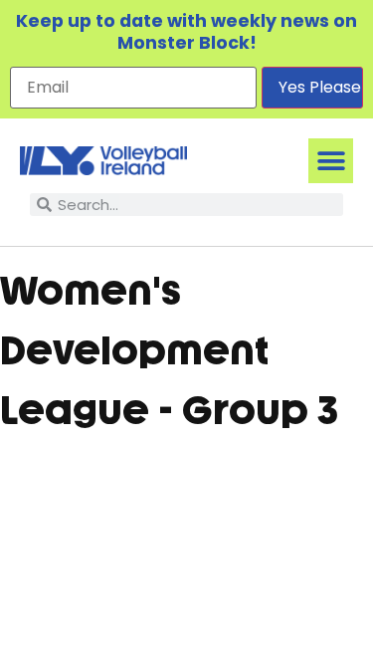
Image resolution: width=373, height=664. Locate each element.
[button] (330, 160)
